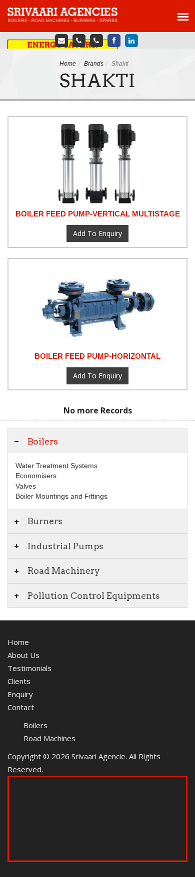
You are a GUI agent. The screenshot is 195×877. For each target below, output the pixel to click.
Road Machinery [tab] (64, 570)
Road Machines (50, 738)
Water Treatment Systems (57, 466)
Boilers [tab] (43, 441)
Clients (19, 681)
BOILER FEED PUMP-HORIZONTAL (97, 356)
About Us (24, 655)
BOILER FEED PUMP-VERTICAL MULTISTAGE (98, 213)
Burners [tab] (45, 521)
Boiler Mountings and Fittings (62, 496)
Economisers (36, 476)
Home (68, 63)
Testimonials (30, 668)
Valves (26, 486)
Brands (94, 63)
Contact (21, 707)
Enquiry (20, 694)
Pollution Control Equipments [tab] (94, 595)
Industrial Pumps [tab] (66, 546)
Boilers (36, 725)
